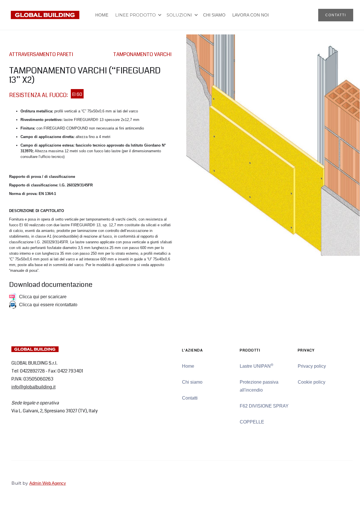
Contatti (190, 398)
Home (188, 366)
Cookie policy (311, 382)
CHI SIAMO (214, 15)
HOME (101, 15)
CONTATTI (335, 15)
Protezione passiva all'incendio (259, 386)
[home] (45, 15)
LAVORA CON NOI (250, 15)
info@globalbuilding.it (33, 386)
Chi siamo (192, 382)
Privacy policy (312, 366)
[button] (137, 15)
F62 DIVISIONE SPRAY (264, 406)
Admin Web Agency (47, 483)
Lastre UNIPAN (256, 366)
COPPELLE (252, 421)
